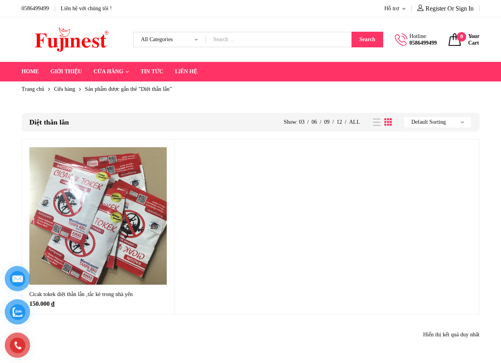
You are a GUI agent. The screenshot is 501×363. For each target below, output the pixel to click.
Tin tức (152, 71)
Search (367, 39)
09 (327, 122)
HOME (30, 71)
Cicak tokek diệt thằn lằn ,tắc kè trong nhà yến (81, 294)
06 (314, 122)
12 (339, 122)
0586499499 (423, 43)
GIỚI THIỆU (66, 71)
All (354, 122)
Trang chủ (33, 89)
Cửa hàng (64, 89)
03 (302, 122)
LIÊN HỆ (186, 71)
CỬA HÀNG (108, 71)
